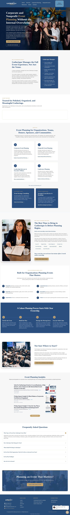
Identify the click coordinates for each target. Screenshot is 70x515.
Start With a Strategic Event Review (45, 204)
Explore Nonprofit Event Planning (44, 156)
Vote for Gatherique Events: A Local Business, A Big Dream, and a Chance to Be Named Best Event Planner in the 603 (29, 386)
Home (23, 2)
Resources (24, 4)
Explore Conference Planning (43, 178)
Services (28, 2)
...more (39, 390)
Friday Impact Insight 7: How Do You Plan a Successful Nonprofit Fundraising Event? (27, 406)
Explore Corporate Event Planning (20, 157)
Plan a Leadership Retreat (19, 179)
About (29, 4)
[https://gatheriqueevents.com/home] (11, 3)
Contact (35, 4)
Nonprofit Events (46, 2)
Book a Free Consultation (13, 41)
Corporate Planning (36, 2)
